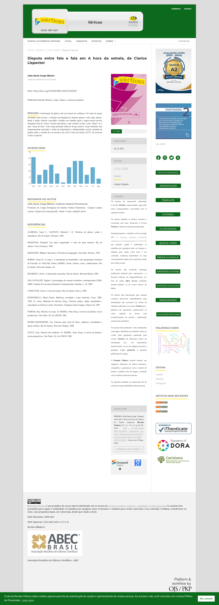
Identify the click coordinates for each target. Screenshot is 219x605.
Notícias (96, 41)
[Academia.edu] (178, 159)
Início (31, 50)
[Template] (168, 201)
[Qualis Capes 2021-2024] (168, 244)
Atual (68, 41)
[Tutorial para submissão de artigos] (168, 215)
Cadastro (176, 8)
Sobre (110, 41)
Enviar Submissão (168, 172)
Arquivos (81, 41)
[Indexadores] (168, 301)
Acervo (40, 50)
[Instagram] (165, 159)
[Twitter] (171, 159)
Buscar (185, 41)
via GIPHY (161, 144)
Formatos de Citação (128, 449)
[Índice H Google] (168, 258)
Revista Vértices (37, 505)
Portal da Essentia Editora (44, 41)
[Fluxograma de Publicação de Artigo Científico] (168, 229)
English (159, 374)
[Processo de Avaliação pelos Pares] (168, 315)
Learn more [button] (28, 600)
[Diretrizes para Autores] (168, 272)
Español (160, 378)
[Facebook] (158, 159)
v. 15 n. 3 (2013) (53, 50)
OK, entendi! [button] (206, 598)
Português (161, 383)
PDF (117, 131)
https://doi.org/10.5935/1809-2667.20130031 (55, 91)
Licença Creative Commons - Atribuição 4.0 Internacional (137, 505)
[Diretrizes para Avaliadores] (168, 287)
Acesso (187, 8)
